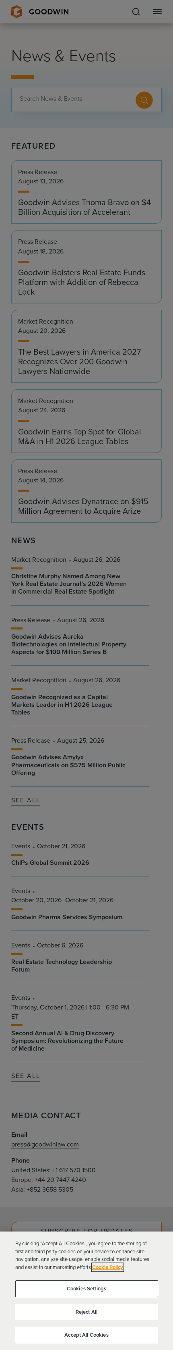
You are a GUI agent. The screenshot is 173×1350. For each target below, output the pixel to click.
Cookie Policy (107, 1267)
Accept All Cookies (86, 1335)
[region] (86, 1291)
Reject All (86, 1312)
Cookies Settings (86, 1288)
